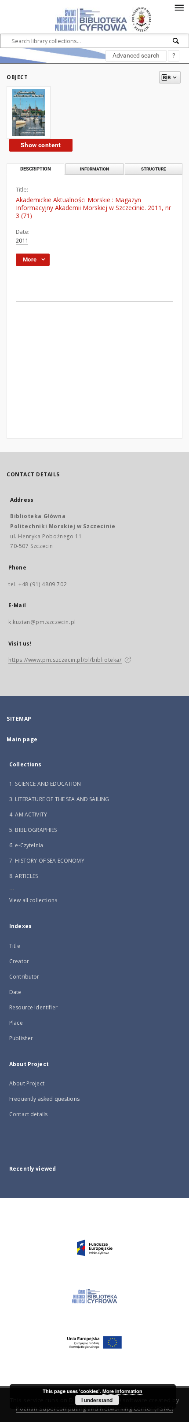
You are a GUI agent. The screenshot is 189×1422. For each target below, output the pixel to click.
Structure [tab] (153, 169)
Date (15, 992)
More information (122, 1391)
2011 (22, 240)
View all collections (33, 900)
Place (16, 1023)
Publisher (21, 1038)
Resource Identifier (33, 1007)
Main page (22, 739)
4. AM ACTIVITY (28, 814)
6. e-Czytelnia (26, 845)
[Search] (176, 41)
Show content (41, 145)
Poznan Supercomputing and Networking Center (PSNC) (94, 1408)
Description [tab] (35, 169)
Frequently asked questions (44, 1099)
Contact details (28, 1114)
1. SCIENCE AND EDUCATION (45, 783)
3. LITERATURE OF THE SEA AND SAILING (59, 799)
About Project (26, 1083)
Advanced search (136, 55)
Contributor (24, 976)
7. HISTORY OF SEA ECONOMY (46, 860)
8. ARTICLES (23, 876)
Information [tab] (94, 169)
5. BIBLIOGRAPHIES (33, 830)
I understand (97, 1400)
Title (14, 946)
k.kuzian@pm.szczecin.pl (42, 622)
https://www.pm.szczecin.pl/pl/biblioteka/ (65, 660)
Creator (19, 961)
